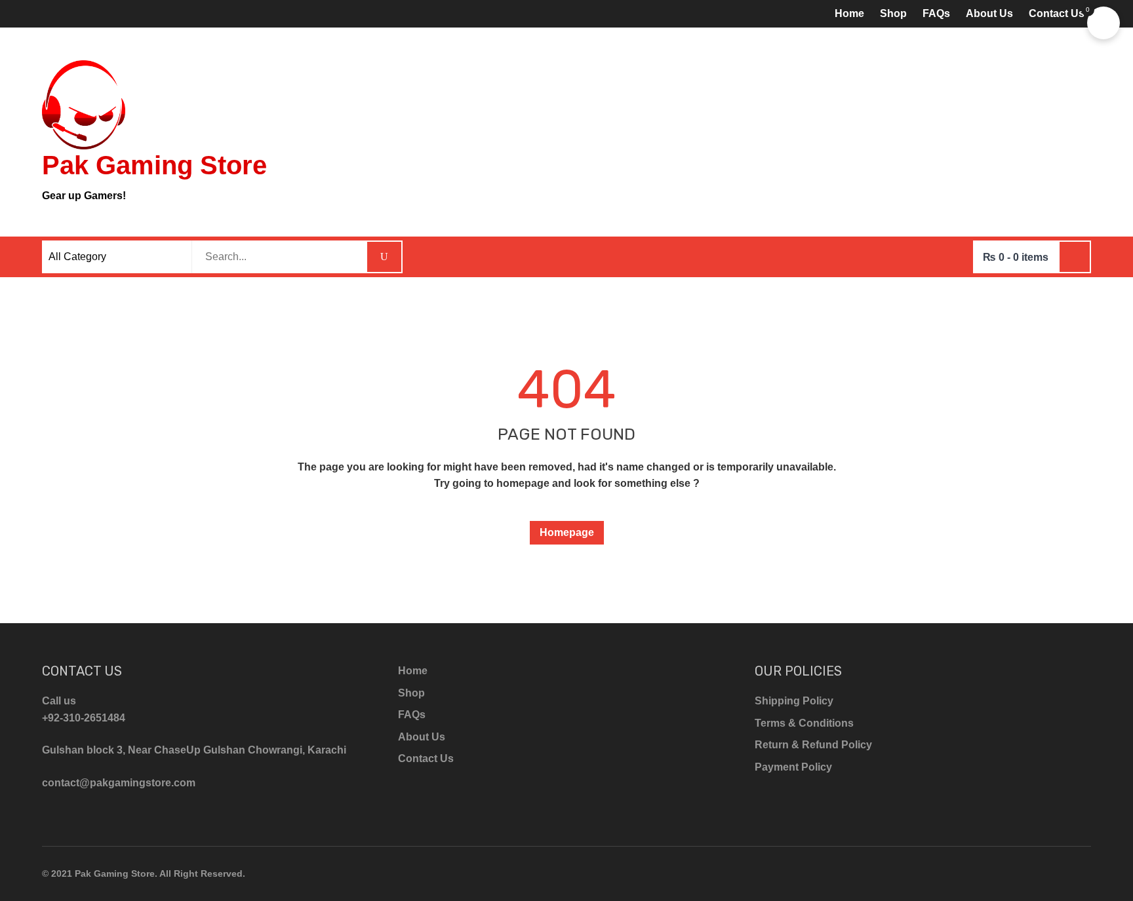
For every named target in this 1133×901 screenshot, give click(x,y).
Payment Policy (793, 767)
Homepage (567, 532)
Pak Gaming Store (154, 165)
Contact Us (1056, 13)
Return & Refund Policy (813, 744)
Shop (893, 13)
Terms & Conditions (804, 723)
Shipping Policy (794, 700)
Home (849, 13)
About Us (989, 13)
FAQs (936, 13)
